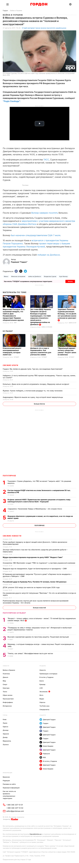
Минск (6, 276)
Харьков (6, 734)
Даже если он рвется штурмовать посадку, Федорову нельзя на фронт (36, 384)
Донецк (5, 730)
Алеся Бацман (48, 746)
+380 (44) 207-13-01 (14, 805)
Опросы (42, 702)
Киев (4, 719)
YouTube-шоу (44, 706)
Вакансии (6, 777)
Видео (42, 699)
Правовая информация (11, 788)
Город (5, 715)
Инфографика (8, 702)
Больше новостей (39, 608)
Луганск (6, 744)
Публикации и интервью (48, 674)
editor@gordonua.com (15, 811)
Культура (6, 688)
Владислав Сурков (50, 276)
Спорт (5, 684)
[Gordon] (38, 4)
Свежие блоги (10, 365)
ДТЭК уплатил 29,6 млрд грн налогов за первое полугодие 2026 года (31, 587)
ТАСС (46, 159)
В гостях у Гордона (46, 677)
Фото (41, 695)
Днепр (5, 737)
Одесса (5, 726)
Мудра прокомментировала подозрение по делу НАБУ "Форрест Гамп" (33, 557)
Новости (6, 666)
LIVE (41, 688)
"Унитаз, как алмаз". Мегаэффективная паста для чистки (30, 653)
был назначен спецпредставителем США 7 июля (35, 235)
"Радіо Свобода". (12, 101)
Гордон (5, 10)
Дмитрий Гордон (49, 719)
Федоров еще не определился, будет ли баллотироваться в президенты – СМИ (35, 569)
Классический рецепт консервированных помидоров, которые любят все (12, 351)
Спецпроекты (44, 709)
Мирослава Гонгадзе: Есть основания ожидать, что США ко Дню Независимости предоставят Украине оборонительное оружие (14, 314)
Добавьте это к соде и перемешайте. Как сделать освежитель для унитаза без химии (40, 351)
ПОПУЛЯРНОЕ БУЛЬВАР (14, 613)
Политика (6, 674)
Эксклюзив (44, 691)
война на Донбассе (34, 276)
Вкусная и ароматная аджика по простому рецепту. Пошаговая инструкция (38, 637)
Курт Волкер (63, 276)
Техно (5, 691)
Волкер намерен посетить (44, 213)
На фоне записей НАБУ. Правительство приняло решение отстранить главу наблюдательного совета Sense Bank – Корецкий (39, 501)
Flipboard (46, 753)
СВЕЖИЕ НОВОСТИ (12, 536)
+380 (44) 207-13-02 (14, 808)
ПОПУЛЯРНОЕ (9, 476)
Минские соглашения (18, 276)
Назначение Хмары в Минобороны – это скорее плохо (35, 509)
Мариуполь (7, 741)
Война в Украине (16, 10)
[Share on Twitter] (20, 271)
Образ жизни (7, 695)
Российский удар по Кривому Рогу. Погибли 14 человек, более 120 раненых (35, 582)
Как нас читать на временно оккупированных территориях (9, 794)
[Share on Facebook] (16, 271)
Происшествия (8, 699)
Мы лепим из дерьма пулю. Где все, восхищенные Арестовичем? (33, 369)
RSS (44, 757)
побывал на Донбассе (48, 255)
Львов (5, 723)
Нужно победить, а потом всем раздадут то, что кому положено (33, 391)
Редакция (6, 780)
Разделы (43, 666)
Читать (70, 281)
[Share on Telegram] (25, 271)
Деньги (5, 677)
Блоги (42, 681)
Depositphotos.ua (35, 834)
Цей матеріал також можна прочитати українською (45, 28)
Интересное (7, 706)
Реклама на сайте (9, 784)
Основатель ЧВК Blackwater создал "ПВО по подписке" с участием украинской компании (39, 563)
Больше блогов (39, 404)
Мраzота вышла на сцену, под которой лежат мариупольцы (33, 397)
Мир (15, 322)
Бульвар (8, 331)
